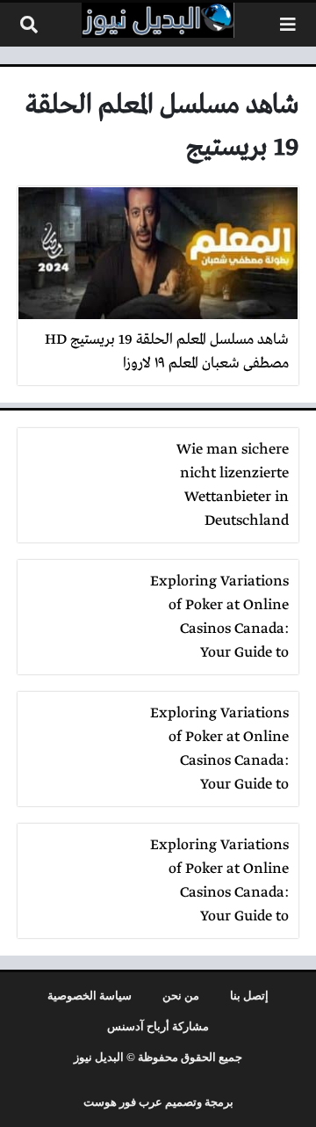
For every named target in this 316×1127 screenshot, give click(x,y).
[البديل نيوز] (158, 20)
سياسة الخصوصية (89, 996)
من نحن (180, 996)
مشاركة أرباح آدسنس (158, 1027)
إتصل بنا (249, 996)
